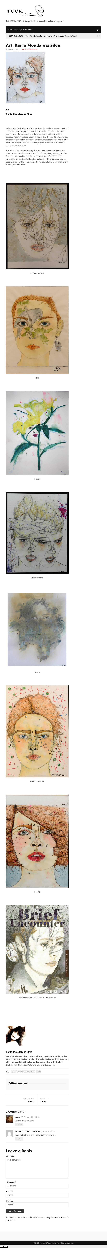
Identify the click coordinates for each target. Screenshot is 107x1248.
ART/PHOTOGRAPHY (29, 49)
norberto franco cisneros (27, 1131)
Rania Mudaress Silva (25, 128)
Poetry (31, 1101)
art (13, 1071)
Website (9, 1201)
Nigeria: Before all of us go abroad (43, 36)
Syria (39, 1071)
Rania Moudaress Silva (25, 1071)
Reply (19, 1124)
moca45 (19, 1117)
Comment (10, 1156)
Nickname (11, 1182)
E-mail (9, 1191)
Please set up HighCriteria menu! (20, 30)
